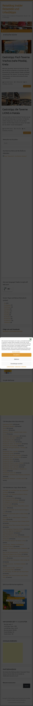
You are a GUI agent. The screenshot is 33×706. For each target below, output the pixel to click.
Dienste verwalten (16, 351)
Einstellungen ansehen (16, 363)
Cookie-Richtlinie (10, 366)
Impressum (23, 366)
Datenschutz (18, 366)
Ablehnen (16, 359)
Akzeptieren (16, 354)
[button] (30, 339)
